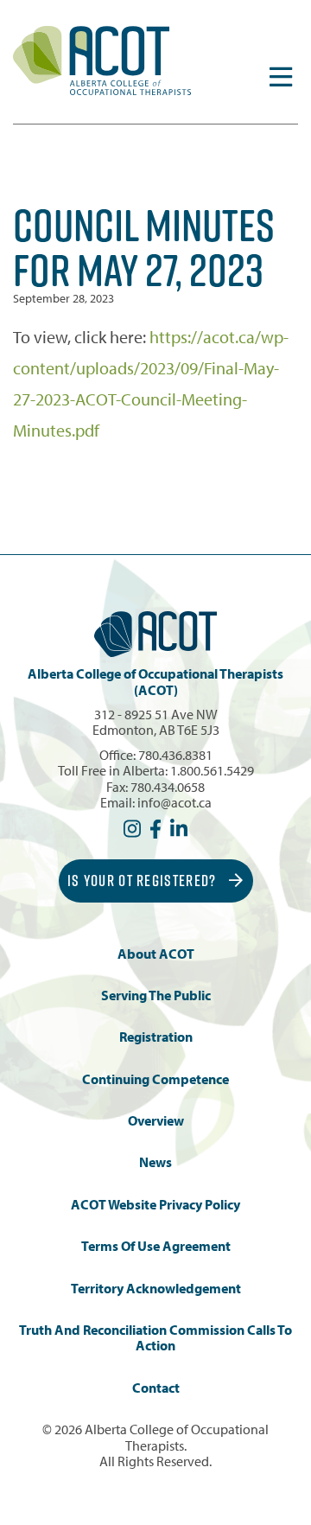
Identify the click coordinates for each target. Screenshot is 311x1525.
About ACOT (155, 954)
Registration (156, 1037)
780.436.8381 (175, 754)
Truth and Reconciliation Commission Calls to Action (155, 1338)
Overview (156, 1121)
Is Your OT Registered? (143, 880)
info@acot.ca (174, 802)
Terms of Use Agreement (156, 1246)
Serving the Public (156, 995)
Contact (156, 1388)
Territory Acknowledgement (156, 1288)
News (155, 1162)
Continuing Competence (155, 1079)
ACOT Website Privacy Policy (155, 1204)
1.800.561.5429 (212, 770)
